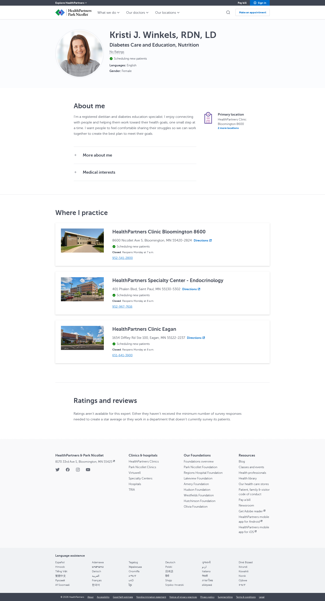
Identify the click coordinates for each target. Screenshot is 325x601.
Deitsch (96, 571)
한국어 (96, 585)
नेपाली (205, 576)
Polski (168, 566)
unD (131, 580)
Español (60, 562)
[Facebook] (67, 470)
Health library (248, 478)
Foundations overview (199, 461)
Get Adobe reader (251, 511)
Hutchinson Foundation (199, 501)
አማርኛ (132, 576)
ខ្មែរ (130, 585)
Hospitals (135, 484)
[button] (260, 3)
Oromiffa (134, 571)
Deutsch (170, 562)
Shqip (168, 580)
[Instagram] (78, 470)
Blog (242, 461)
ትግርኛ (242, 585)
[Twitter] (57, 470)
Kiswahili (243, 571)
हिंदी (167, 576)
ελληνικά (207, 585)
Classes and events (251, 467)
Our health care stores (254, 484)
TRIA (132, 489)
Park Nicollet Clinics (142, 467)
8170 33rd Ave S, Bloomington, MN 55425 (83, 461)
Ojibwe (243, 580)
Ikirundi (243, 566)
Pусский (60, 580)
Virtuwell (135, 473)
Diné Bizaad (246, 562)
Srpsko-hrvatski (174, 585)
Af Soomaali (62, 585)
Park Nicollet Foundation (200, 467)
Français (97, 580)
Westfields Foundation (199, 495)
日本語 (169, 571)
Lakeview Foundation (198, 478)
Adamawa (98, 562)
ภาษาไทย (207, 580)
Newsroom (246, 505)
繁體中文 (60, 576)
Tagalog (133, 562)
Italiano (206, 571)
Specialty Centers (140, 478)
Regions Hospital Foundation (203, 473)
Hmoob (60, 566)
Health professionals (252, 473)
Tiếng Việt (61, 571)
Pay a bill (245, 500)
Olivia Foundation (195, 506)
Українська (135, 566)
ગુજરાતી (206, 562)
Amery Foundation (196, 484)
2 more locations (228, 127)
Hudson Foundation (197, 489)
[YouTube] (88, 470)
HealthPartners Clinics (144, 461)
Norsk (242, 576)
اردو (204, 566)
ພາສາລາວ (98, 566)
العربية (95, 576)
